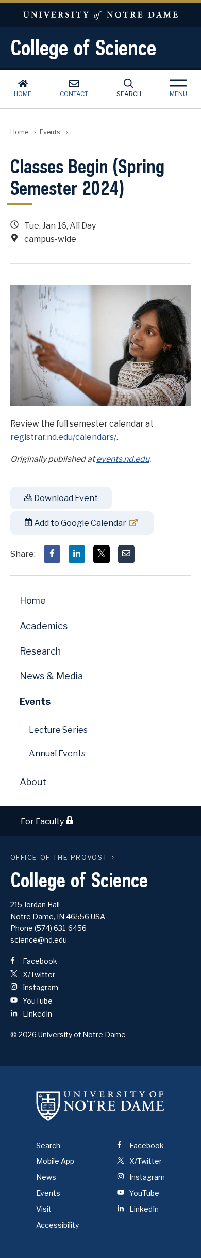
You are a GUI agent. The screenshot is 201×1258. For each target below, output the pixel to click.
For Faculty (43, 821)
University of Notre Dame (100, 15)
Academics (44, 625)
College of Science (83, 47)
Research (40, 651)
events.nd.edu (122, 459)
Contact (74, 94)
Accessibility (57, 1225)
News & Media (51, 676)
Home (22, 94)
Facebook (39, 961)
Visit (44, 1209)
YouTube (37, 1000)
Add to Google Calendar (79, 523)
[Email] (126, 554)
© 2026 (23, 1034)
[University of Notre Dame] (100, 1105)
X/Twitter (38, 974)
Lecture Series (58, 730)
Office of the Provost (59, 857)
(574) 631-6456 (61, 927)
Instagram (39, 987)
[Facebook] (52, 554)
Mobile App (55, 1161)
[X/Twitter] (101, 554)
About (33, 782)
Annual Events (57, 754)
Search (128, 94)
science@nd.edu (38, 939)
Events (50, 132)
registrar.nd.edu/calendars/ (63, 437)
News (46, 1177)
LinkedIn (36, 1013)
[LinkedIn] (77, 554)
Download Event (65, 498)
